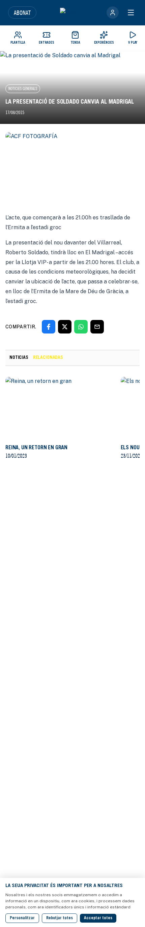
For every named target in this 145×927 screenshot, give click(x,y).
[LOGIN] (113, 12)
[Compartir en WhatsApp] (81, 326)
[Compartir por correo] (97, 326)
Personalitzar (22, 918)
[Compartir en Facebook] (48, 326)
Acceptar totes (98, 918)
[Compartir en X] (64, 326)
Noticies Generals (22, 88)
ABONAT (22, 12)
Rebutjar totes (59, 918)
